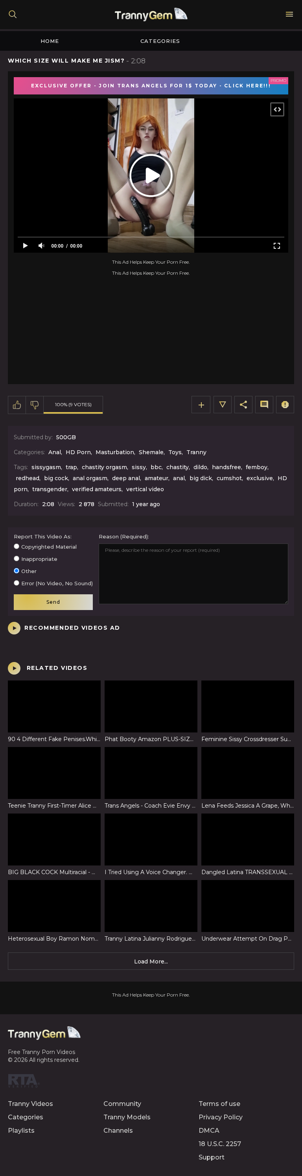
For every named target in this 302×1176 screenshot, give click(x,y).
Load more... (151, 961)
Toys (175, 452)
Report (285, 404)
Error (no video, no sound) (57, 583)
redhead (27, 478)
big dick (201, 478)
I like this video (17, 405)
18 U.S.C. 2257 (220, 1144)
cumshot (229, 478)
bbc (156, 467)
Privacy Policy (221, 1117)
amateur (156, 478)
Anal (54, 452)
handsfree (226, 467)
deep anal (126, 478)
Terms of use (219, 1104)
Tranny (196, 452)
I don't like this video (35, 405)
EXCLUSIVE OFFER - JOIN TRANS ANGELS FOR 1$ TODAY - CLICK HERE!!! (151, 86)
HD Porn (78, 452)
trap (71, 467)
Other (29, 571)
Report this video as (42, 536)
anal (179, 478)
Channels (118, 1130)
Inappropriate (39, 559)
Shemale (151, 452)
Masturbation (115, 452)
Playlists (21, 1130)
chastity (177, 467)
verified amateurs (97, 489)
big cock (56, 478)
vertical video (145, 489)
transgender (49, 489)
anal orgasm (90, 478)
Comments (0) (264, 404)
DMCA (209, 1130)
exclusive (260, 478)
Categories (160, 41)
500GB (66, 437)
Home (50, 41)
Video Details (223, 404)
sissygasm (46, 467)
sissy (139, 467)
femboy (256, 467)
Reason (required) (123, 536)
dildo (200, 467)
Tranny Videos (30, 1104)
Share (243, 404)
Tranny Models (127, 1117)
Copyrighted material (49, 547)
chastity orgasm (104, 467)
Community (122, 1104)
